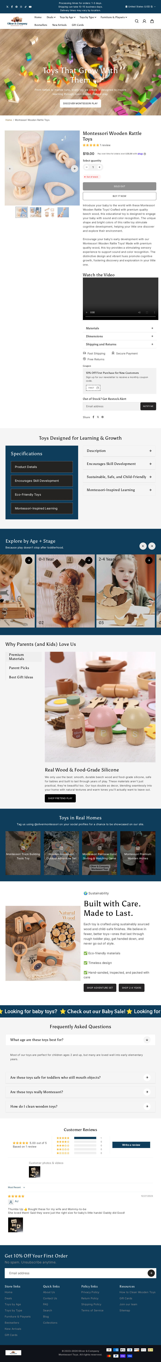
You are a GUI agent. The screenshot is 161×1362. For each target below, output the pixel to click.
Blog (46, 1316)
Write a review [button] (131, 1144)
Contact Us (50, 1298)
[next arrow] (74, 168)
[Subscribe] (151, 1273)
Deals (50, 17)
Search (47, 1310)
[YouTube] (30, 7)
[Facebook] (12, 7)
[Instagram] (21, 7)
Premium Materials (16, 657)
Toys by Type (87, 17)
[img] (16, 1196)
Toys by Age (66, 17)
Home (38, 17)
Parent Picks (19, 668)
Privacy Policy (90, 1292)
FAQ (45, 1304)
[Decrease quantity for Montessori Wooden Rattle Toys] (86, 167)
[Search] (136, 21)
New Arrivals (59, 24)
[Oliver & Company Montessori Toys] (17, 21)
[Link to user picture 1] (15, 1224)
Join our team (128, 1304)
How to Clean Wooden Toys (137, 1292)
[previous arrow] (10, 168)
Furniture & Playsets (113, 17)
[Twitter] (7, 7)
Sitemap (124, 1310)
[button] (152, 21)
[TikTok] (26, 7)
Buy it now (119, 196)
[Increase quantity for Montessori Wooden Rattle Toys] (99, 167)
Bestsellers (40, 24)
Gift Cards (78, 24)
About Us (49, 1292)
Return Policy (89, 1298)
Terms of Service (92, 1310)
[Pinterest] (16, 7)
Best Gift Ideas (21, 677)
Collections (50, 1322)
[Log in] (144, 21)
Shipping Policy (91, 1304)
